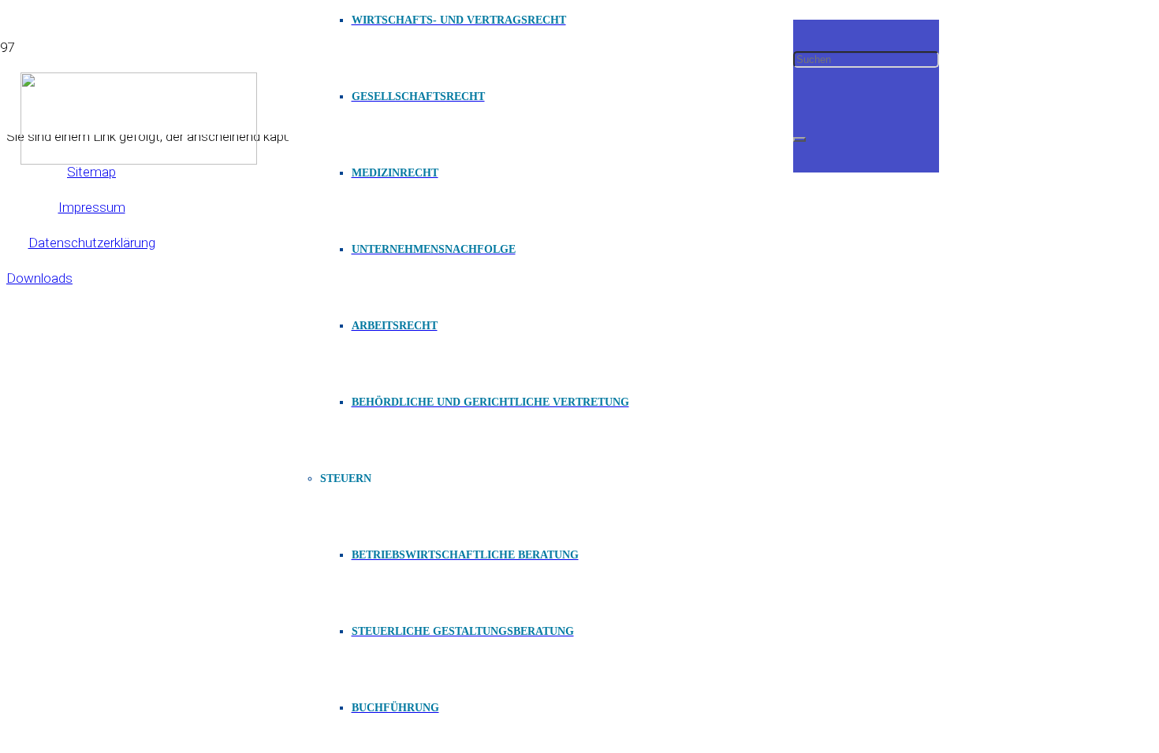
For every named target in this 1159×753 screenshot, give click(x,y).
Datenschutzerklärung (91, 242)
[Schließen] (799, 139)
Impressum (91, 207)
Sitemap (91, 172)
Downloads (39, 278)
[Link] (138, 160)
